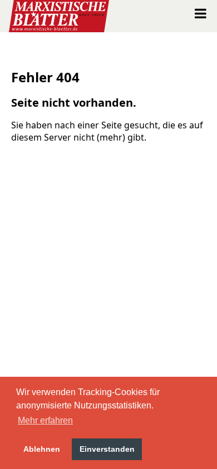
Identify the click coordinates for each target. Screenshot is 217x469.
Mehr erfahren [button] (45, 420)
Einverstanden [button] (107, 449)
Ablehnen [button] (41, 449)
